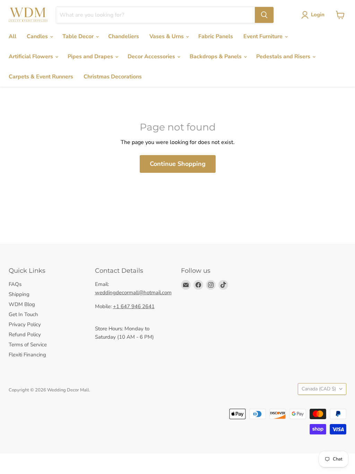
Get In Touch (23, 314)
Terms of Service (28, 344)
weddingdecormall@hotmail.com (133, 292)
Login (317, 14)
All (12, 36)
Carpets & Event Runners (41, 77)
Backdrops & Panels (216, 56)
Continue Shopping (178, 164)
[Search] (264, 15)
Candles (38, 36)
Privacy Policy (25, 324)
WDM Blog (22, 304)
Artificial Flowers (31, 56)
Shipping (19, 294)
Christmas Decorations (113, 77)
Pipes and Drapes (91, 56)
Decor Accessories (152, 56)
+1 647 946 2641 (134, 306)
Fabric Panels (215, 36)
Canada (319, 389)
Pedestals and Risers (284, 56)
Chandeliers (123, 36)
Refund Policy (25, 334)
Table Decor (78, 36)
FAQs (15, 284)
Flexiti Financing (27, 354)
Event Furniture (263, 36)
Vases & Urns (167, 36)
